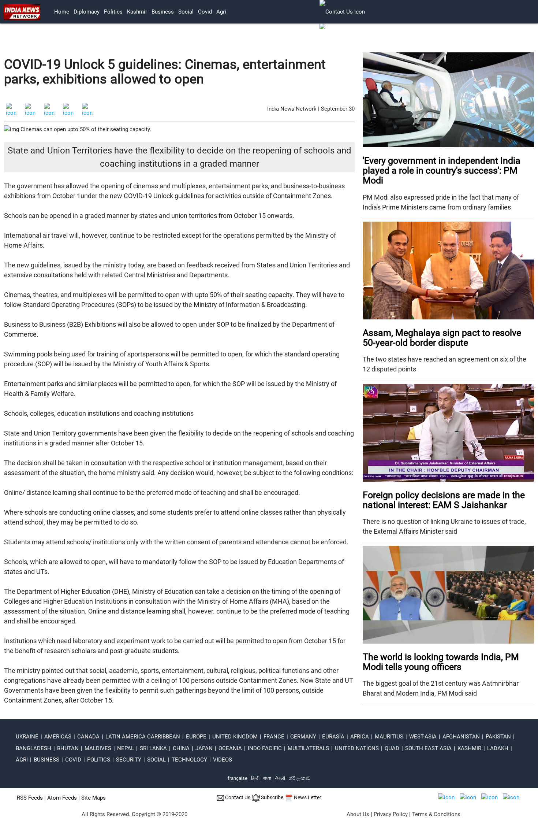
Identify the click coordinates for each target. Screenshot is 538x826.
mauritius (389, 736)
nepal (125, 748)
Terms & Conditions (436, 814)
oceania (230, 748)
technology (189, 759)
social (186, 11)
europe (196, 736)
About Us (358, 814)
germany (303, 736)
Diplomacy (87, 11)
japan (204, 748)
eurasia (333, 736)
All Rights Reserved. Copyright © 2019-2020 (134, 814)
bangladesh (33, 748)
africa (359, 736)
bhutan (68, 748)
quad (392, 748)
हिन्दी (255, 778)
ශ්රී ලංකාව (299, 778)
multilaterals (308, 748)
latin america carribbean (142, 736)
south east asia (428, 748)
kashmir (137, 11)
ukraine (27, 736)
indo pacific (265, 748)
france (274, 736)
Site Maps (93, 797)
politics (113, 11)
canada (88, 736)
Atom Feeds (62, 797)
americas (57, 736)
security (128, 759)
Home (61, 11)
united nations (357, 748)
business (163, 11)
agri (221, 11)
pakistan (498, 736)
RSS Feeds (30, 797)
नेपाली (280, 778)
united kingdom (235, 736)
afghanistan (461, 736)
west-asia (423, 736)
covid (205, 11)
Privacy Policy (391, 814)
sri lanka (153, 748)
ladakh (497, 748)
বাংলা (267, 778)
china (181, 748)
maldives (98, 748)
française (237, 778)
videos (222, 759)
